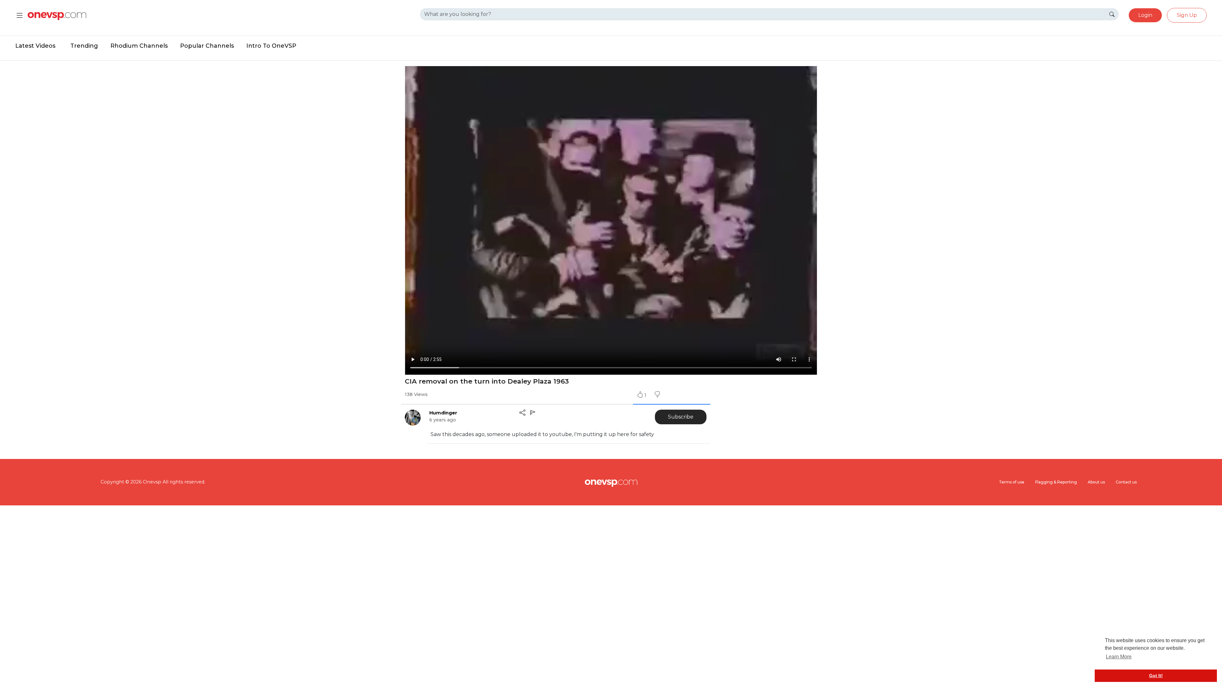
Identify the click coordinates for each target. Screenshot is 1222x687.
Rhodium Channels (139, 45)
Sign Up (1187, 15)
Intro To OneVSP (271, 45)
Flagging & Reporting (1056, 482)
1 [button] (646, 395)
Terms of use (1011, 482)
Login (1145, 15)
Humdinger (443, 413)
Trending (84, 45)
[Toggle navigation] (19, 15)
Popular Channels (207, 45)
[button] (657, 395)
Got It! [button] (1156, 675)
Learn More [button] (1119, 656)
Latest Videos (35, 45)
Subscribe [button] (680, 417)
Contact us (1126, 482)
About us (1096, 482)
